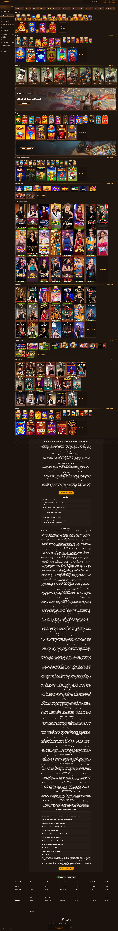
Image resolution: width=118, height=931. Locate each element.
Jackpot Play (62, 900)
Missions (106, 889)
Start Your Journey (66, 868)
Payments (17, 900)
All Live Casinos (48, 900)
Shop (105, 894)
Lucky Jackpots (63, 889)
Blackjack (18, 360)
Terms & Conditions (94, 900)
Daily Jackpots (62, 897)
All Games (32, 911)
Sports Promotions (108, 886)
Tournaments (107, 897)
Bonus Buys (32, 894)
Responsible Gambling (94, 886)
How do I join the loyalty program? (50, 830)
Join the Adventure (66, 492)
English (62, 877)
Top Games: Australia (24, 13)
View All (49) (110, 340)
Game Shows (19, 340)
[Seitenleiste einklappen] (2, 2)
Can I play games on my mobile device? (51, 847)
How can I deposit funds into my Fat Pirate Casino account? (57, 819)
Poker (46, 894)
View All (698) (110, 12)
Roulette (18, 284)
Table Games (32, 905)
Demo (38, 20)
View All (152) (110, 183)
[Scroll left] (114, 13)
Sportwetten (77, 883)
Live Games (32, 908)
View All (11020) (109, 408)
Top (31, 883)
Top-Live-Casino (21, 201)
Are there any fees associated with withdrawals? (54, 823)
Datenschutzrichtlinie (93, 883)
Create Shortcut (18, 889)
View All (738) (110, 35)
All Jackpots (32, 914)
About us (17, 883)
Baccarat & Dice (48, 897)
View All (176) (110, 284)
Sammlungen (107, 892)
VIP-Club (106, 900)
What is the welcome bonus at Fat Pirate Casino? (54, 813)
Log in (105, 2)
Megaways (19, 183)
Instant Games (32, 903)
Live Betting (77, 886)
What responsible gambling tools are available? (53, 840)
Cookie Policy (92, 889)
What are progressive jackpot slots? (51, 851)
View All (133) (110, 201)
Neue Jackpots (62, 892)
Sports (17, 65)
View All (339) (110, 359)
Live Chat (72, 877)
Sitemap (16, 892)
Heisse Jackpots (63, 886)
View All (111, 65)
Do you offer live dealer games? (49, 854)
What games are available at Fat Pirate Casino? (53, 826)
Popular (18, 113)
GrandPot (61, 883)
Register (113, 2)
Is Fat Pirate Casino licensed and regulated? (53, 844)
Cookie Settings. (52, 924)
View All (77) (110, 157)
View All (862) (110, 112)
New (16, 35)
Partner (17, 903)
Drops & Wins (62, 894)
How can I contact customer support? (51, 837)
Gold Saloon (47, 903)
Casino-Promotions (108, 883)
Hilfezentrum (17, 886)
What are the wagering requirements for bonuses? (54, 833)
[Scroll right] (116, 9)
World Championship (22, 157)
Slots (17, 408)
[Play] (18, 17)
